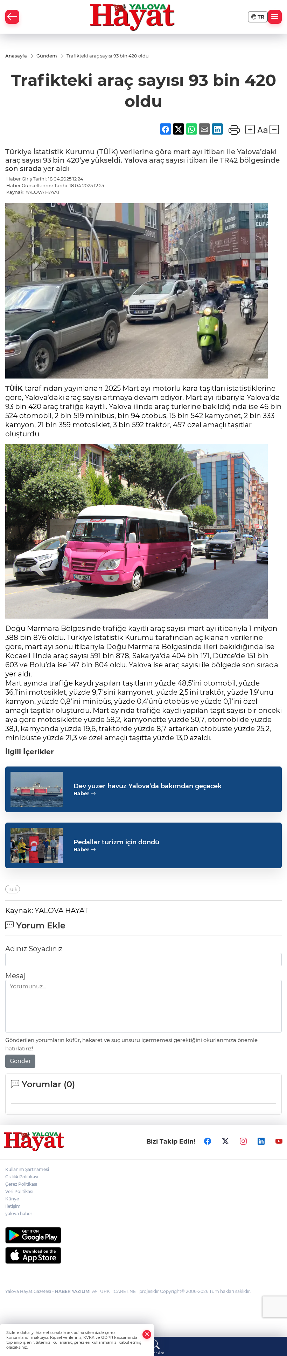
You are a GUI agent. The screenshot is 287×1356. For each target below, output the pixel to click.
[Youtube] (279, 1141)
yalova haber (18, 1213)
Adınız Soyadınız (33, 949)
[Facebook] (208, 1141)
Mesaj (15, 976)
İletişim (13, 1206)
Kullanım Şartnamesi (27, 1169)
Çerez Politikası (21, 1184)
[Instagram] (243, 1141)
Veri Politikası (19, 1191)
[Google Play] (143, 1235)
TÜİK (14, 388)
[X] (225, 1141)
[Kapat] (147, 1334)
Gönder (20, 1061)
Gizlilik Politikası (21, 1176)
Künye (12, 1198)
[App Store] (143, 1255)
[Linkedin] (261, 1141)
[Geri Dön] (12, 17)
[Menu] (275, 17)
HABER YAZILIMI (73, 1291)
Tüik (13, 889)
